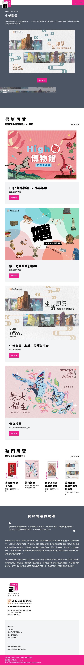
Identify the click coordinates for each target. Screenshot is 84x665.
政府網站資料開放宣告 (15, 632)
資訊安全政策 (12, 638)
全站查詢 (10, 629)
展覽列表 (10, 626)
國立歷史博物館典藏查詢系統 (17, 649)
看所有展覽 (75, 124)
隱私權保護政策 (13, 635)
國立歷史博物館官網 (14, 646)
